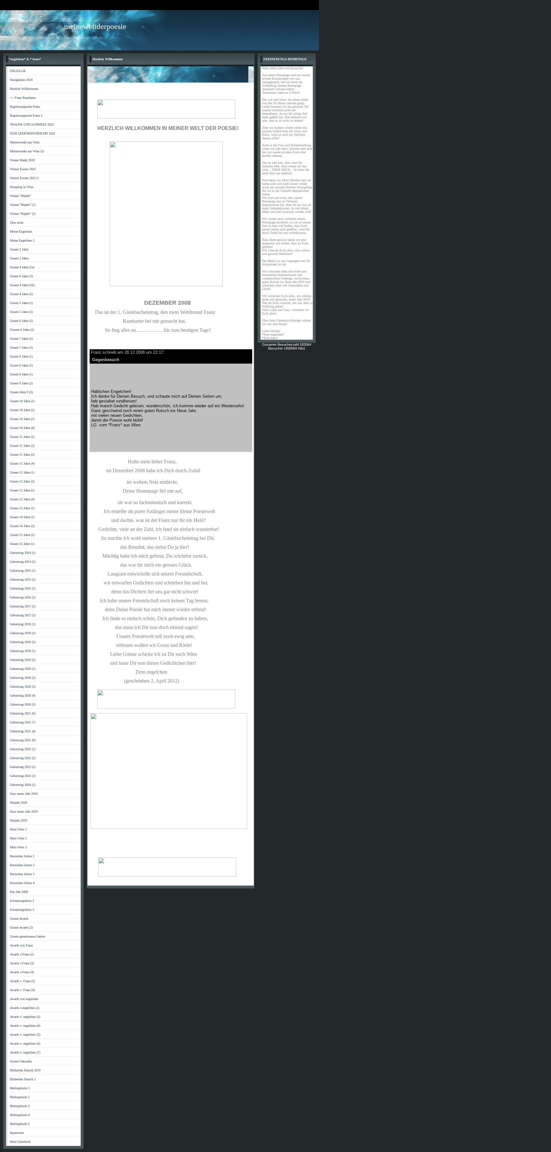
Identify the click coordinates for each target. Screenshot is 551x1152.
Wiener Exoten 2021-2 (24, 178)
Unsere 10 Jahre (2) (22, 410)
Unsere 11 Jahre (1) (22, 436)
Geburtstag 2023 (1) (22, 767)
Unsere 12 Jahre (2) (22, 481)
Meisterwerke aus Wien (25, 142)
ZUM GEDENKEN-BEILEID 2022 (32, 133)
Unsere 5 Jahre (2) (21, 312)
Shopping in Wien (21, 187)
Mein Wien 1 (18, 829)
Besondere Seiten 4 (22, 883)
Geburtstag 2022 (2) (22, 758)
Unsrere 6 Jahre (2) (22, 329)
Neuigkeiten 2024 (21, 80)
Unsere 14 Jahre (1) (22, 517)
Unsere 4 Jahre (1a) (22, 267)
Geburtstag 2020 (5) (22, 704)
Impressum (17, 1132)
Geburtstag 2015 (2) (22, 579)
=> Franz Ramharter (23, 97)
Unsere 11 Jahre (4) (22, 463)
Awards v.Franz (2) (22, 954)
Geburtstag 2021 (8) (22, 731)
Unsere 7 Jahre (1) (21, 338)
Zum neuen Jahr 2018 (24, 793)
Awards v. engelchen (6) (25, 1043)
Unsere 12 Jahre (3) (22, 490)
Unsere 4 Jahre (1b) (22, 285)
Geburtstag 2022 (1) (22, 749)
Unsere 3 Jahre (19, 258)
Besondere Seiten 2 (22, 865)
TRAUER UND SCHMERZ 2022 (32, 124)
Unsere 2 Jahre (19, 249)
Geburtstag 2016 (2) (22, 597)
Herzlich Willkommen (24, 89)
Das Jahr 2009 (19, 892)
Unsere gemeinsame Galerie (27, 936)
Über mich (16, 222)
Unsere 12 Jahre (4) (22, 499)
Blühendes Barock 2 (23, 1079)
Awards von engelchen (24, 999)
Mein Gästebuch (20, 1141)
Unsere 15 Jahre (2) (22, 544)
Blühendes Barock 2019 (25, 1070)
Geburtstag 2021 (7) (22, 722)
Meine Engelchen (21, 231)
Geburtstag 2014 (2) (22, 561)
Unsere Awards (19, 918)
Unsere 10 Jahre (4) (22, 428)
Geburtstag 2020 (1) (22, 668)
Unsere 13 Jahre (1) (22, 508)
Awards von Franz (21, 945)
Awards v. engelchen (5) (25, 1034)
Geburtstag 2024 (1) (22, 784)
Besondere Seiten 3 (22, 874)
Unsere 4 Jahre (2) (21, 294)
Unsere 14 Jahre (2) (22, 526)
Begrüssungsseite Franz (25, 106)
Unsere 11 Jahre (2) (22, 445)
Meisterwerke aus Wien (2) (27, 151)
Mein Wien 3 (18, 847)
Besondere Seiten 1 (22, 856)
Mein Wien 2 (18, 838)
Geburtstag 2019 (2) (22, 660)
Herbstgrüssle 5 (20, 1124)
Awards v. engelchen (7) (25, 1052)
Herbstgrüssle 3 (20, 1106)
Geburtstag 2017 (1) (22, 606)
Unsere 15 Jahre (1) (22, 535)
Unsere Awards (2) (21, 927)
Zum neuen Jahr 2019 (24, 811)
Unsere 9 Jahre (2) (21, 383)
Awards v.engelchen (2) (24, 1008)
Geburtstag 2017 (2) (22, 615)
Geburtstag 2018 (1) (22, 624)
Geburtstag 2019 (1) (22, 651)
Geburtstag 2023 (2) (22, 776)
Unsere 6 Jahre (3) (21, 276)
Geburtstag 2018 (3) (22, 642)
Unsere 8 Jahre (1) (21, 356)
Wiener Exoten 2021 (23, 169)
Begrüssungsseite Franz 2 (26, 115)
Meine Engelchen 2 (22, 240)
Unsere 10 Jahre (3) (22, 419)
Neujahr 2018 (18, 802)
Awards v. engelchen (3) (25, 1016)
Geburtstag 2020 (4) (22, 695)
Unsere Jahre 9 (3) (21, 392)
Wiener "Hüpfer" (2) (22, 204)
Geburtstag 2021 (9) (22, 740)
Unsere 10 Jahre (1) (22, 401)
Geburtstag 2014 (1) (22, 552)
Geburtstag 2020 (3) (22, 686)
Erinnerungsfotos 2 (22, 909)
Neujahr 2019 (18, 820)
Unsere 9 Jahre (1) (21, 374)
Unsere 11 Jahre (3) (22, 454)
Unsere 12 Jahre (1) (22, 472)
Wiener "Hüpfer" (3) (22, 213)
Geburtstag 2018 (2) (22, 633)
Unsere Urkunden (21, 1061)
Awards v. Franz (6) (22, 990)
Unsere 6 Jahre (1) (21, 320)
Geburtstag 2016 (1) (22, 588)
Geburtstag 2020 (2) (22, 677)
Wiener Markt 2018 (22, 160)
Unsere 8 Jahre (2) (21, 365)
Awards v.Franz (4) (22, 972)
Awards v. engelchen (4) (25, 1025)
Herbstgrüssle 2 (20, 1097)
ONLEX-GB (18, 71)
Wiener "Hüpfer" (20, 196)
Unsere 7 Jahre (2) (21, 347)
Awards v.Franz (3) (22, 963)
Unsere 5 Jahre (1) (21, 303)
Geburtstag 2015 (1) (22, 570)
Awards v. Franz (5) (22, 981)
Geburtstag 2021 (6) (22, 713)
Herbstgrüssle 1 (20, 1088)
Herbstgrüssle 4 (20, 1115)
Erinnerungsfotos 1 (22, 900)
